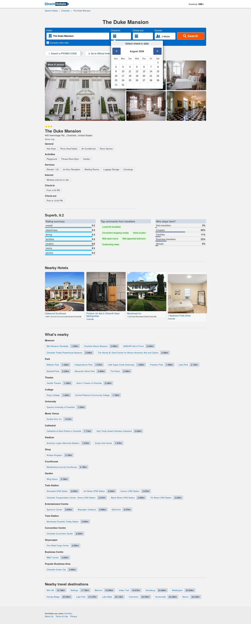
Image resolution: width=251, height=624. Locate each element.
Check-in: (116, 30)
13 (144, 71)
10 (123, 71)
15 (158, 71)
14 (151, 71)
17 (123, 76)
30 (116, 85)
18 (130, 76)
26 (137, 80)
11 (130, 71)
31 (123, 85)
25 (130, 80)
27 (144, 80)
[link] (57, 4)
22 (158, 76)
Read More (68, 613)
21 (151, 76)
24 (123, 80)
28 (151, 80)
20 (144, 76)
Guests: (158, 30)
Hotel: (49, 30)
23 (116, 80)
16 (116, 76)
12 (137, 71)
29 (158, 80)
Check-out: (138, 30)
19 (137, 76)
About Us (49, 616)
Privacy (73, 616)
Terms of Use (62, 616)
